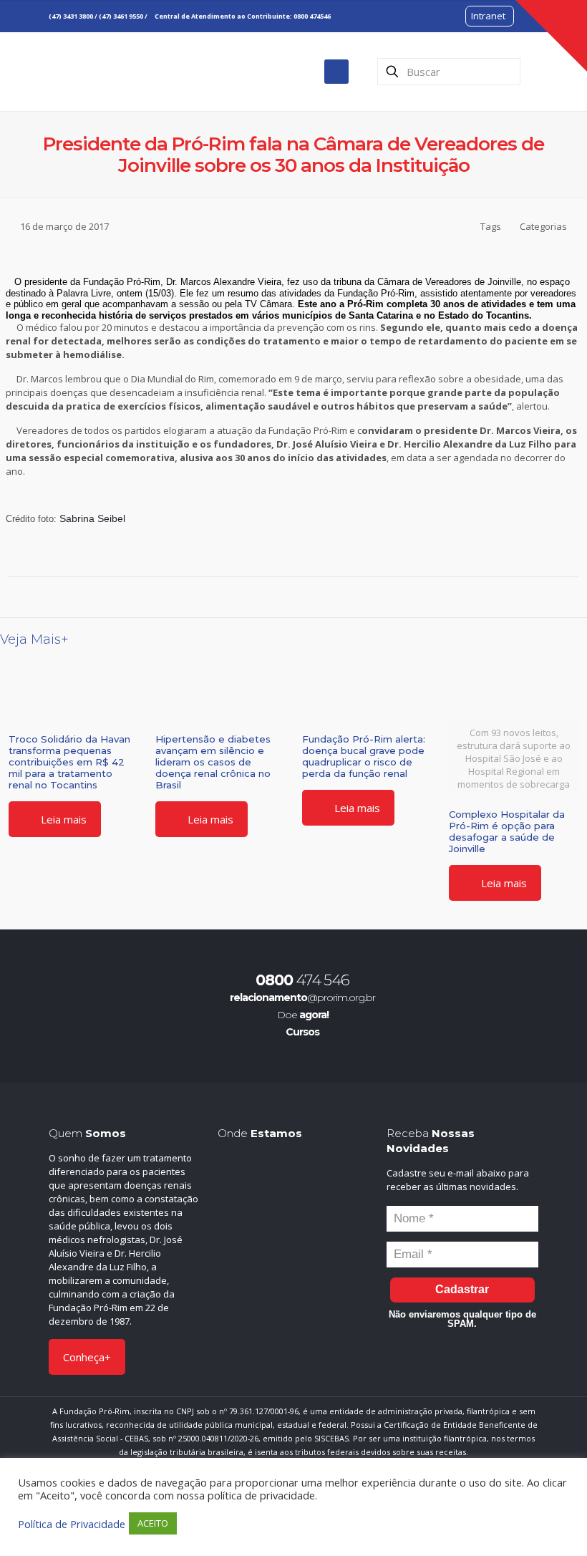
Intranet (488, 15)
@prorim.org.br (302, 997)
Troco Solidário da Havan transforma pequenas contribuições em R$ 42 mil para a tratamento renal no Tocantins (69, 762)
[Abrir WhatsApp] (551, 1520)
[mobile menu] (336, 71)
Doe (303, 1014)
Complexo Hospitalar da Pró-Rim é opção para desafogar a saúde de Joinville (507, 831)
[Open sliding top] (551, 36)
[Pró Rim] (93, 71)
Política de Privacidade (71, 1523)
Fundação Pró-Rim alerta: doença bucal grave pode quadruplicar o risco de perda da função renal (363, 756)
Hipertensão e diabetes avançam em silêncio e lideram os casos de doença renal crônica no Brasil (213, 762)
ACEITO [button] (152, 1523)
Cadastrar (462, 1289)
